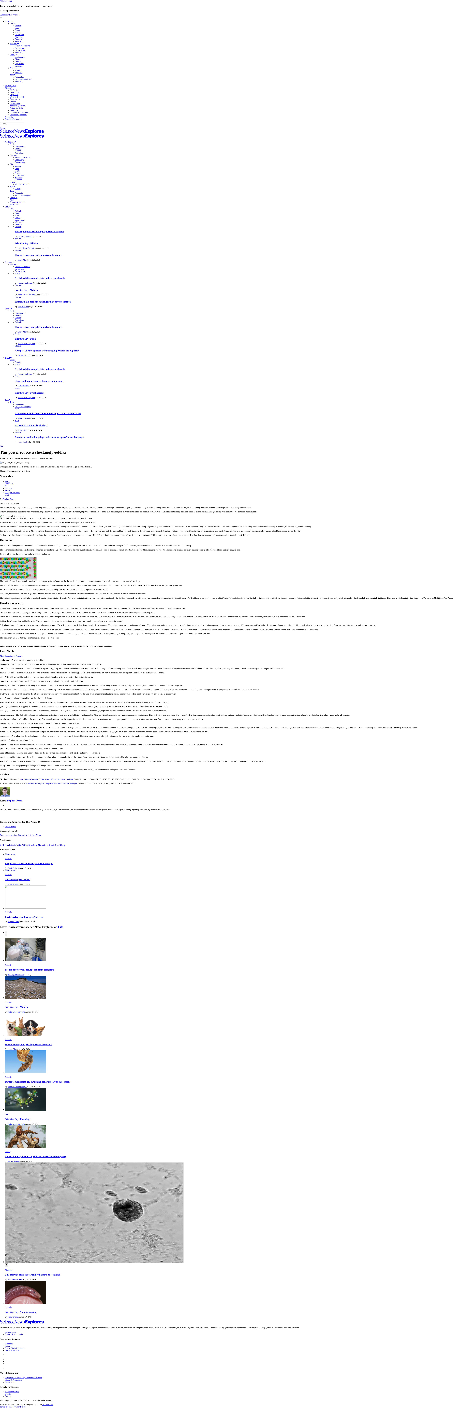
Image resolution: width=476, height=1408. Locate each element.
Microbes (18, 37)
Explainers (14, 95)
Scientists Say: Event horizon (29, 393)
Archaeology (20, 50)
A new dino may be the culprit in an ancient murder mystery (35, 1156)
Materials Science (22, 184)
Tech (12, 75)
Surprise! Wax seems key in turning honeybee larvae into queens (37, 1081)
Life (12, 23)
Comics (13, 101)
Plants (17, 30)
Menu (7, 88)
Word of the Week (17, 97)
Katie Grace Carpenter (26, 248)
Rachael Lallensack (25, 283)
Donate (3, 128)
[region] (238, 1124)
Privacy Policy (19, 1407)
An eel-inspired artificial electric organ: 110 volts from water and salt (46, 779)
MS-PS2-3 (61, 845)
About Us (9, 117)
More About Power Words (10, 656)
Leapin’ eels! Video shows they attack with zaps (29, 863)
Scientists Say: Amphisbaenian (20, 1312)
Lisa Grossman (24, 386)
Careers (8, 1396)
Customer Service (12, 1350)
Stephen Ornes (8, 499)
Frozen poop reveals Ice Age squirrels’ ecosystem (39, 231)
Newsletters (9, 1382)
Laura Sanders (23, 442)
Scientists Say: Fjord (25, 338)
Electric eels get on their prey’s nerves (24, 917)
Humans (13, 44)
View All (18, 41)
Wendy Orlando (24, 418)
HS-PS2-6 (22, 845)
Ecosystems (19, 35)
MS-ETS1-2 (32, 845)
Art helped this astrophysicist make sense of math (40, 278)
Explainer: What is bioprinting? (31, 425)
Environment (20, 57)
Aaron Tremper (14, 1161)
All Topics (9, 21)
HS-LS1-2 (4, 845)
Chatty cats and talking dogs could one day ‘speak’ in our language (49, 437)
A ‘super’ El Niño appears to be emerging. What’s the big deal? (47, 350)
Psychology (19, 48)
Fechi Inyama (13, 1317)
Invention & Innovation (19, 112)
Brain (17, 28)
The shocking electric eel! (17, 879)
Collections (14, 92)
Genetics (18, 39)
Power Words (10, 827)
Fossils (17, 32)
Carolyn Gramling (25, 355)
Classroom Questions (18, 115)
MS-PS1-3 (51, 845)
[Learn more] (39, 822)
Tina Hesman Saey (15, 1279)
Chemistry (14, 198)
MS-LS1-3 (42, 845)
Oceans (18, 61)
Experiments (15, 99)
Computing (19, 77)
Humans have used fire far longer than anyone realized (43, 301)
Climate (18, 59)
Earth (12, 55)
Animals (18, 26)
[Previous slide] (6, 932)
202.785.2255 (47, 1405)
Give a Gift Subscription (14, 1348)
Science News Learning (14, 1334)
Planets (17, 70)
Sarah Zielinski (14, 868)
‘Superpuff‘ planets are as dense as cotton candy (39, 381)
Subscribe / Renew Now (9, 15)
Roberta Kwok (13, 884)
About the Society (12, 1392)
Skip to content (6, 1)
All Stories (14, 90)
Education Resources (13, 119)
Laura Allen (22, 260)
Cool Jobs (14, 110)
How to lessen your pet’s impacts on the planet (38, 255)
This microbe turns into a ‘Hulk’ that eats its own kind (32, 1274)
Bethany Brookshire (25, 236)
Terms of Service (6, 1407)
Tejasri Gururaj (24, 430)
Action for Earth (16, 108)
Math (12, 200)
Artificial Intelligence (23, 79)
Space (12, 68)
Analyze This (15, 103)
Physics (13, 182)
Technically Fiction (17, 106)
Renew (8, 1346)
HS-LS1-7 (13, 845)
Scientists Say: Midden (26, 243)
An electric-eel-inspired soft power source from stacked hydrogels (51, 783)
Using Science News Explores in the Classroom (23, 1378)
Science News (10, 86)
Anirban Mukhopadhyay (17, 1087)
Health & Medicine (22, 46)
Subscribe (9, 1344)
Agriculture (19, 64)
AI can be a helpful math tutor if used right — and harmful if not (48, 413)
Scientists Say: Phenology (18, 1119)
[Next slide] (6, 935)
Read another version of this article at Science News (20, 835)
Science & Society (17, 202)
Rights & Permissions (13, 1380)
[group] (243, 243)
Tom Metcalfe (23, 306)
